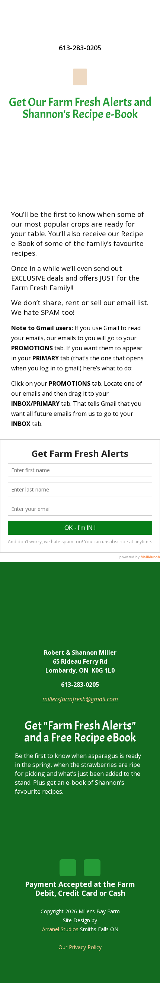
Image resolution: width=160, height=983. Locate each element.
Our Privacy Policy (80, 947)
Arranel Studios (60, 929)
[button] (80, 77)
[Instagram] (92, 867)
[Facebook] (68, 867)
